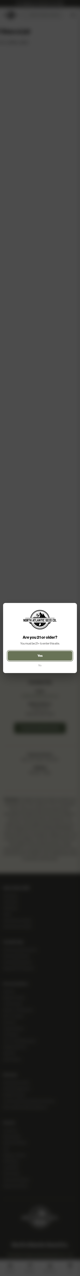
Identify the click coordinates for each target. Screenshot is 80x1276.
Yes (40, 656)
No (40, 665)
